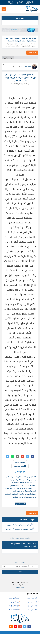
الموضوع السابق (24, 538)
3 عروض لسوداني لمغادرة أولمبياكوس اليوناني (20, 494)
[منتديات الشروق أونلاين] (32, 11)
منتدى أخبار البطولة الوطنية (16, 41)
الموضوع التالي (15, 538)
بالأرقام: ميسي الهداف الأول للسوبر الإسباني (21, 476)
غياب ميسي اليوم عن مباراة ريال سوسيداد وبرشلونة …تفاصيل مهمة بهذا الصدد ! (22, 481)
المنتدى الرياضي (15, 38)
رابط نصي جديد (32, 598)
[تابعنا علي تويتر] (24, 626)
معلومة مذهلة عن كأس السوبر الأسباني (23, 485)
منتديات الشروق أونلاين (29, 38)
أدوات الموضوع (8, 58)
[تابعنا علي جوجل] (20, 626)
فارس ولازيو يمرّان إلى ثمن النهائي (24, 497)
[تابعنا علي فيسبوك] (29, 626)
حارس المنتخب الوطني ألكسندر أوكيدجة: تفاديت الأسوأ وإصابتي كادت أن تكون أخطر (20, 489)
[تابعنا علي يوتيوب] (15, 626)
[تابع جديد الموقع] (11, 626)
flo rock (28, 66)
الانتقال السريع (20, 562)
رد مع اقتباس (20, 504)
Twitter (9, 525)
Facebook (9, 529)
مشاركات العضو (19, 466)
